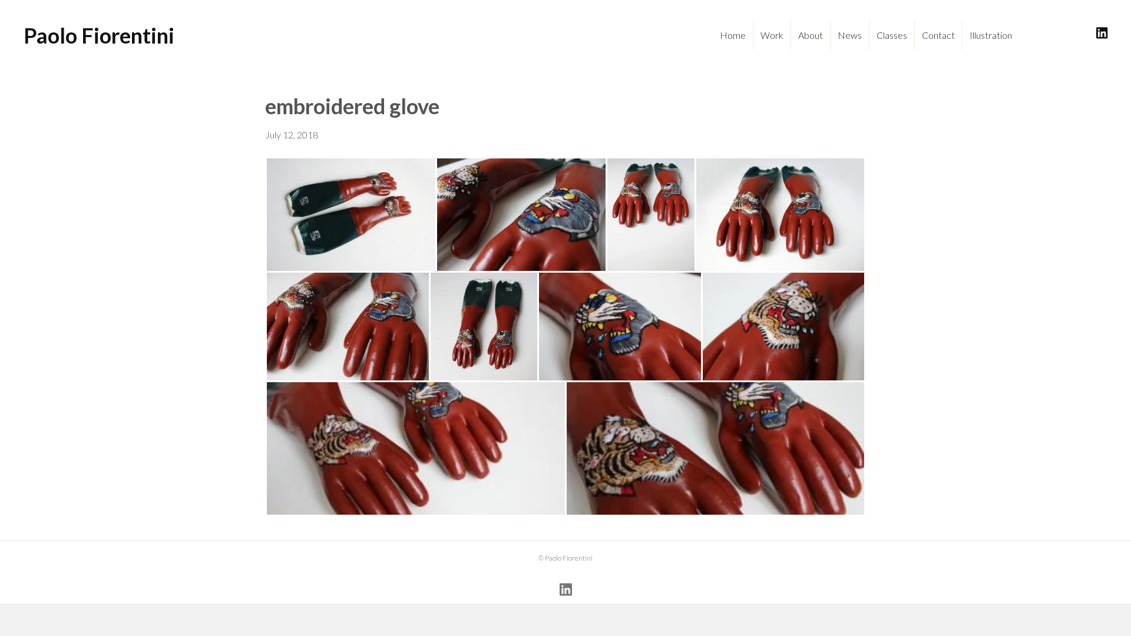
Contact (938, 35)
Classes (892, 35)
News (850, 35)
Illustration (991, 35)
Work (771, 35)
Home (733, 35)
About (810, 35)
